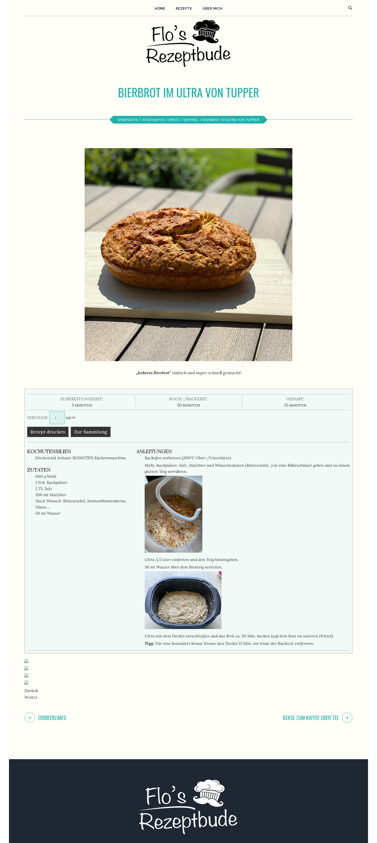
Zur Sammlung (90, 432)
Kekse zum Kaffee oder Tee (311, 718)
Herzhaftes (153, 119)
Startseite (128, 119)
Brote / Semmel (183, 119)
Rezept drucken (48, 432)
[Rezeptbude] (188, 807)
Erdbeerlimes (52, 718)
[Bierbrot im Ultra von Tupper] (188, 254)
